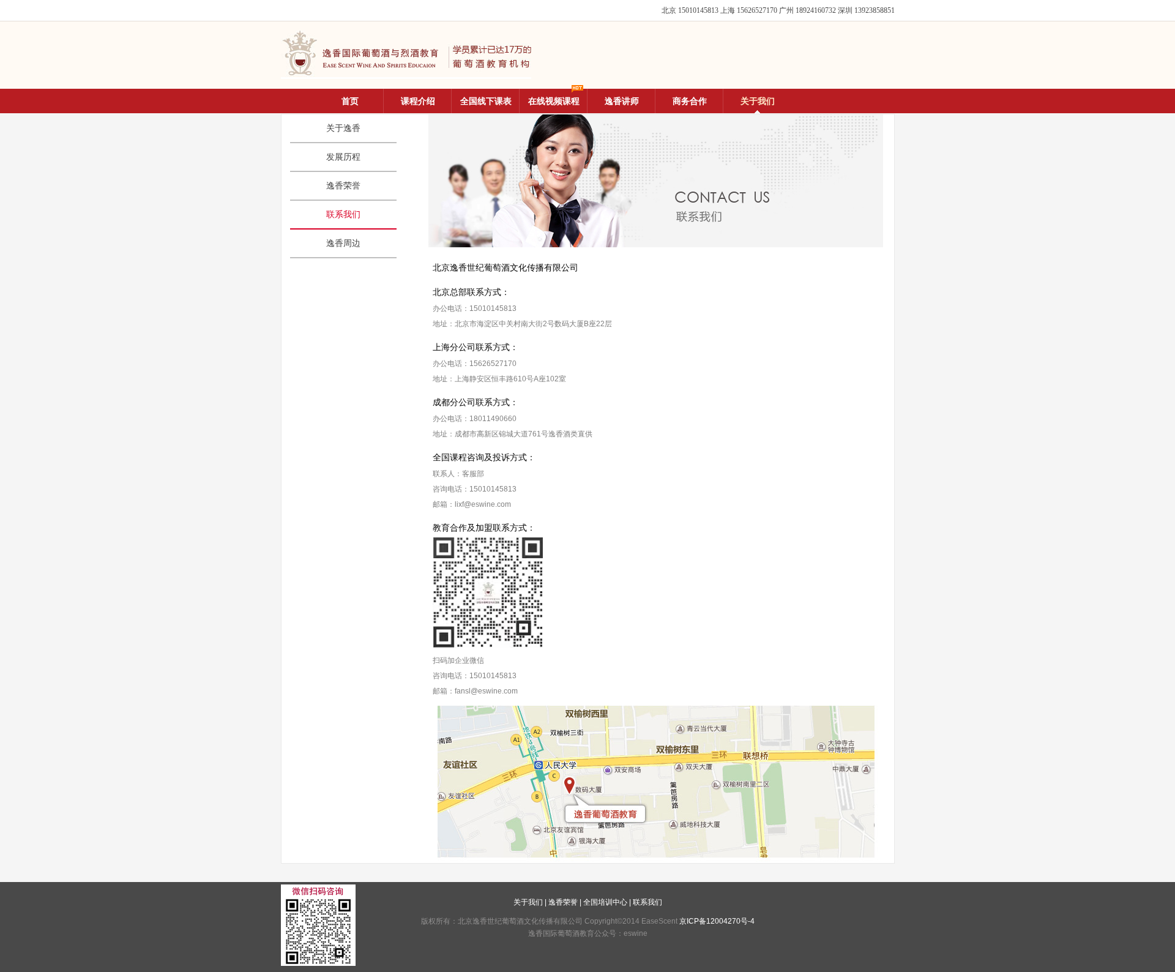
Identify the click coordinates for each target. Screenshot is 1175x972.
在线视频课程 (554, 101)
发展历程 (343, 157)
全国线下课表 (486, 101)
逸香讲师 (622, 101)
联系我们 (343, 214)
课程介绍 (418, 101)
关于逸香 (343, 128)
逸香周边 (343, 243)
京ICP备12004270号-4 (717, 921)
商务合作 (690, 101)
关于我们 (757, 101)
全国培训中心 (605, 902)
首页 (350, 101)
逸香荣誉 (343, 185)
